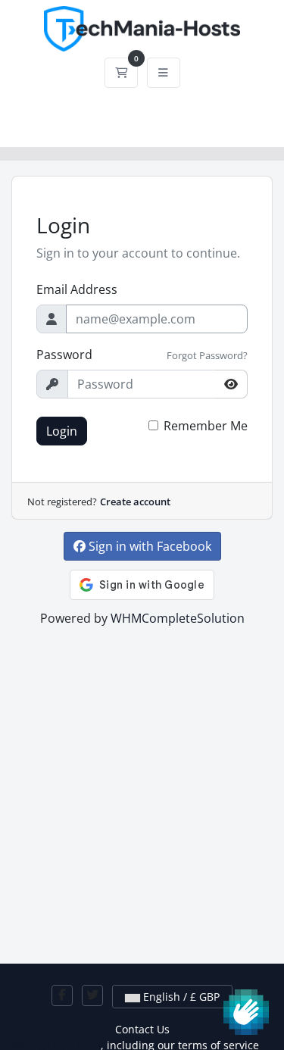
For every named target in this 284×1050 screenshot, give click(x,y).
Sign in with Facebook (148, 546)
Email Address (76, 289)
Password (64, 354)
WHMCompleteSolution (178, 618)
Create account (135, 501)
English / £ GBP (180, 996)
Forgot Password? (207, 355)
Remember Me (206, 425)
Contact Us (142, 1029)
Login (61, 431)
